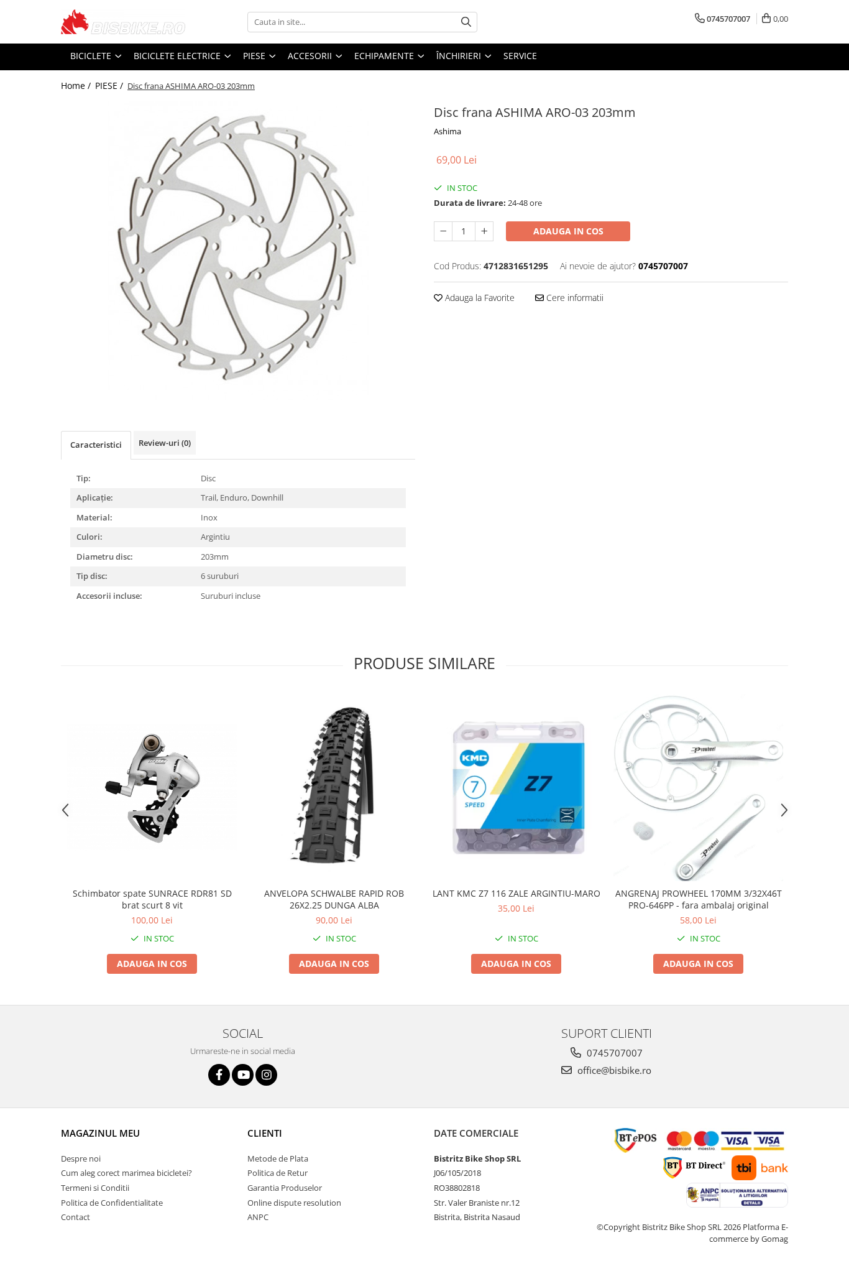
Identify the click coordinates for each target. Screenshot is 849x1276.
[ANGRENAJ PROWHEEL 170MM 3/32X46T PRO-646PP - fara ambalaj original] (698, 787)
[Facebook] (219, 1075)
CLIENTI (264, 1133)
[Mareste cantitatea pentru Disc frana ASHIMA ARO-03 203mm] (484, 231)
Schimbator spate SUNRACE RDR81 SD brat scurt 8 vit (152, 899)
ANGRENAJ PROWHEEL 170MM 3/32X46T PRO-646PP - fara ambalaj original (698, 899)
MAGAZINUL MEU (100, 1133)
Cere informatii (573, 297)
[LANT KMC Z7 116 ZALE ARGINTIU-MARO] (516, 787)
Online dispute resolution (294, 1202)
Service (520, 56)
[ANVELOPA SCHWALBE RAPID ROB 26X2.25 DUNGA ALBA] (334, 787)
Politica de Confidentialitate (112, 1202)
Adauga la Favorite (479, 297)
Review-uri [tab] (165, 442)
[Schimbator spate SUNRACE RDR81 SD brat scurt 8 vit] (152, 787)
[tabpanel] (238, 250)
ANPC (257, 1217)
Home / (77, 85)
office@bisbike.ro (613, 1070)
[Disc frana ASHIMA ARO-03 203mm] (238, 250)
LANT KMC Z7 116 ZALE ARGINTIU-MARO (516, 893)
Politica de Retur (277, 1172)
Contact (75, 1217)
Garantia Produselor (284, 1187)
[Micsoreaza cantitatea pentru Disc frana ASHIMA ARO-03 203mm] (443, 231)
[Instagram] (266, 1075)
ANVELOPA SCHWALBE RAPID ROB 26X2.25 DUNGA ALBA (334, 899)
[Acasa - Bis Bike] (123, 21)
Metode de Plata (277, 1158)
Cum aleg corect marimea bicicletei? (126, 1172)
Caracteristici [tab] (96, 444)
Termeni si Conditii (95, 1187)
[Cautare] (466, 22)
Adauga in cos (568, 231)
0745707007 (613, 1053)
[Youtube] (243, 1075)
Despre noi (81, 1158)
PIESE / (110, 85)
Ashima (447, 131)
